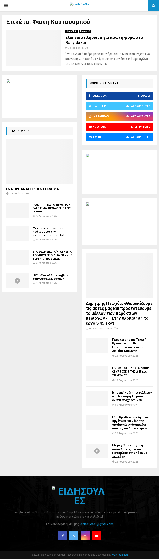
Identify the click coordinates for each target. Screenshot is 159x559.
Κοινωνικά (85, 31)
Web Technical (120, 554)
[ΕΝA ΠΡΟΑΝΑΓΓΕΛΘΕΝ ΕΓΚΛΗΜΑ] (39, 161)
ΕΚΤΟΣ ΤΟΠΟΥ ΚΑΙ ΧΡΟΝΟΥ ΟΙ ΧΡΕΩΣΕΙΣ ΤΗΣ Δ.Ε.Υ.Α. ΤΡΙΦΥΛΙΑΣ (131, 371)
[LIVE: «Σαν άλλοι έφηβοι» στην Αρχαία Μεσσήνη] (17, 280)
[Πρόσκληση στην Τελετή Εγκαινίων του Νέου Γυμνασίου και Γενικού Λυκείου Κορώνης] (97, 345)
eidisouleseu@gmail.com (96, 524)
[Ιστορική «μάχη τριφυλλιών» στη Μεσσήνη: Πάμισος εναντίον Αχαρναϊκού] (97, 398)
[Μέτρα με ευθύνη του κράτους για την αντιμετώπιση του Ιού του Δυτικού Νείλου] (17, 233)
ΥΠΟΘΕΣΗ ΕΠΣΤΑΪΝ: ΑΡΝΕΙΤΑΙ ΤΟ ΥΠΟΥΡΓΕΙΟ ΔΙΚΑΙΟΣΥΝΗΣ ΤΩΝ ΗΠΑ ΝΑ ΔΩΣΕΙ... (52, 255)
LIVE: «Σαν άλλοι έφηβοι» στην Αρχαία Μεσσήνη (50, 276)
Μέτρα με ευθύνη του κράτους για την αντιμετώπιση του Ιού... (50, 231)
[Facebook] (62, 535)
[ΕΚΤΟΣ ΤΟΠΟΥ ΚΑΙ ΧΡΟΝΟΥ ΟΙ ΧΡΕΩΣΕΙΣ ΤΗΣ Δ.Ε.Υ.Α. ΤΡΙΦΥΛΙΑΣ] (97, 373)
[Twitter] (73, 535)
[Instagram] (85, 535)
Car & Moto (71, 31)
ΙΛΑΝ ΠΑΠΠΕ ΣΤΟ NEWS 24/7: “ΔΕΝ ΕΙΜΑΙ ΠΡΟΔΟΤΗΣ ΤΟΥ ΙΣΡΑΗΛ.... (52, 208)
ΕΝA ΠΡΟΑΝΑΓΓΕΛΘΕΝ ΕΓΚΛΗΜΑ (32, 189)
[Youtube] (96, 535)
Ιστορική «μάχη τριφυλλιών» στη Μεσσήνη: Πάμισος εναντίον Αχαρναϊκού (132, 396)
